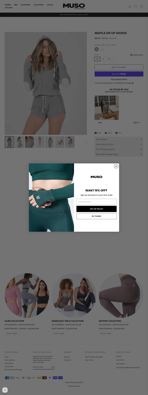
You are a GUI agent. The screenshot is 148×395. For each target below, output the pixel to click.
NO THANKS (96, 216)
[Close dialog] (116, 166)
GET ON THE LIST (96, 209)
